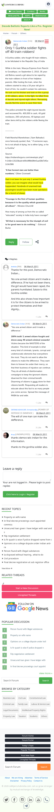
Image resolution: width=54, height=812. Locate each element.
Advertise (28, 778)
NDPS (27, 15)
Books (42, 11)
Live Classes (17, 11)
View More (6, 568)
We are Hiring (17, 778)
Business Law (9, 698)
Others (44, 716)
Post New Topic (27, 755)
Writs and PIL (14, 15)
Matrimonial (40, 15)
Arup (13, 434)
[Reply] (46, 316)
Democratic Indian (20, 41)
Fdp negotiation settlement (17, 535)
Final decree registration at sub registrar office (26, 562)
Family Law (23, 704)
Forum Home (28, 735)
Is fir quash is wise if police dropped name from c (28, 539)
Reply (11, 241)
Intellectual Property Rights (34, 710)
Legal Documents (10, 710)
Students (33, 716)
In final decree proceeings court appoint (28, 667)
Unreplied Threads (27, 595)
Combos (30, 11)
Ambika (14, 267)
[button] (47, 42)
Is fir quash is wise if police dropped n (27, 648)
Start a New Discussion (27, 588)
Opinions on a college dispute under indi (28, 642)
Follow (25, 241)
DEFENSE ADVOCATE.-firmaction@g (24, 410)
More (26, 19)
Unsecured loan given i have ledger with (28, 660)
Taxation (22, 716)
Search (45, 680)
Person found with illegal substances (22, 551)
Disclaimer (14, 781)
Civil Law (22, 698)
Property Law (9, 716)
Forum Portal (27, 740)
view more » (45, 673)
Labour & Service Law (40, 704)
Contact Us (38, 781)
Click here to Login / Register (20, 494)
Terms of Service (41, 778)
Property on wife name (15, 517)
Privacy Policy (26, 781)
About (7, 778)
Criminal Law (8, 704)
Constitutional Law (38, 698)
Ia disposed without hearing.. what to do (23, 554)
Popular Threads (28, 750)
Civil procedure (11, 558)
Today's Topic (28, 745)
